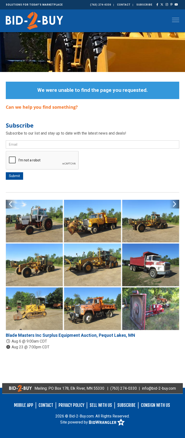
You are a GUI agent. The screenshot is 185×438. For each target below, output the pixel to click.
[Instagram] (166, 4)
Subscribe (144, 4)
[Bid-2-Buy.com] (34, 20)
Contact (124, 4)
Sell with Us (101, 405)
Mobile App (23, 405)
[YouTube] (176, 4)
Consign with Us (155, 405)
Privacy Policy (71, 405)
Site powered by (74, 422)
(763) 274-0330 (100, 4)
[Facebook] (157, 4)
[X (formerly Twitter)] (162, 4)
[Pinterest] (171, 4)
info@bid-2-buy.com (159, 388)
